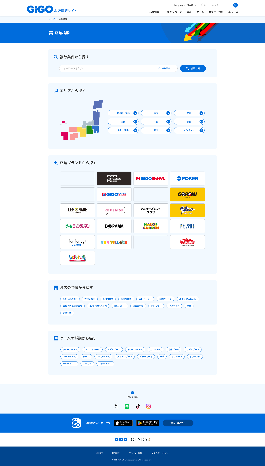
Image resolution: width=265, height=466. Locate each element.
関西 (123, 121)
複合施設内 (89, 299)
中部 (189, 113)
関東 (156, 113)
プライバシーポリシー (160, 453)
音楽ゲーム (173, 349)
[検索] (235, 5)
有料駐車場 (126, 299)
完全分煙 (67, 313)
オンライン (189, 130)
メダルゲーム (114, 349)
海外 (156, 130)
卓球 (162, 356)
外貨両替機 (138, 306)
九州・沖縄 (123, 130)
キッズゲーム (103, 356)
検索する (195, 68)
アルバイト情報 (135, 453)
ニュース (233, 12)
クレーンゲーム (70, 349)
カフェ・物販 (216, 12)
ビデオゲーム (192, 349)
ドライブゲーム (135, 349)
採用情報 (115, 453)
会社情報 (99, 453)
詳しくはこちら (178, 423)
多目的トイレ (165, 299)
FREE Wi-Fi (119, 306)
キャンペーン (174, 12)
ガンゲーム (155, 349)
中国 (156, 121)
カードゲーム (69, 356)
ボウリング (195, 356)
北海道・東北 (123, 113)
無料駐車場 (108, 299)
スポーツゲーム (124, 356)
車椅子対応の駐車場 (72, 306)
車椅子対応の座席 (98, 306)
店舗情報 (154, 12)
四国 (189, 121)
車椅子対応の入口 (187, 299)
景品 (189, 12)
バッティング (69, 363)
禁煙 (189, 306)
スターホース (105, 363)
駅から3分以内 (70, 299)
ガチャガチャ (146, 356)
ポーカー (87, 363)
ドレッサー (156, 306)
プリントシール (92, 349)
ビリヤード (176, 356)
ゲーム (200, 12)
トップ (51, 19)
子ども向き (174, 306)
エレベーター (145, 299)
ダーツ (86, 356)
